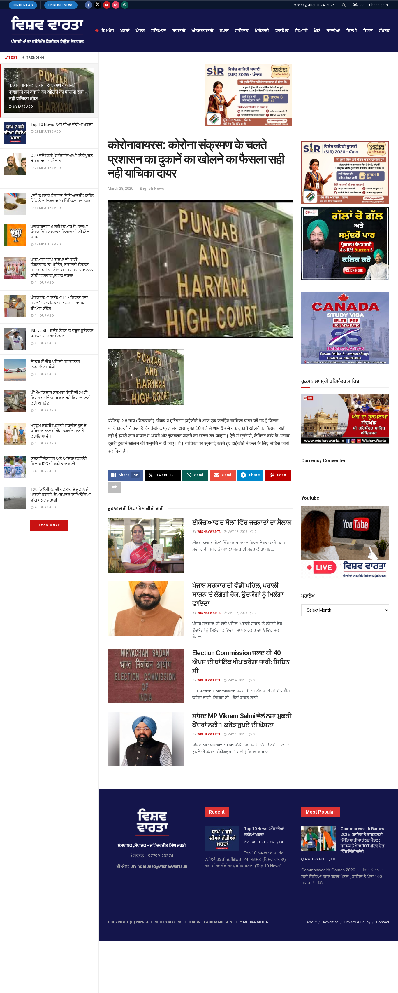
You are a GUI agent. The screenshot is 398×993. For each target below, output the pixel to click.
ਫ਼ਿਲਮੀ (351, 30)
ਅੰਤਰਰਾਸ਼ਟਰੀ (202, 30)
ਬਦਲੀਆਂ (333, 30)
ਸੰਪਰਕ (384, 30)
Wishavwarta (209, 532)
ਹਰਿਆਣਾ (158, 30)
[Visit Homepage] (47, 30)
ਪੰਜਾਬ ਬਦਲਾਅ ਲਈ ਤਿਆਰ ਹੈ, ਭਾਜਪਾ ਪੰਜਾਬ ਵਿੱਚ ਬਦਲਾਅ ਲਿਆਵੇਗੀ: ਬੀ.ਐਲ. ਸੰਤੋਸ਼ (60, 231)
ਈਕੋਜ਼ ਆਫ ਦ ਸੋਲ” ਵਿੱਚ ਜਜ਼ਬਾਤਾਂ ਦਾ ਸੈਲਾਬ (241, 522)
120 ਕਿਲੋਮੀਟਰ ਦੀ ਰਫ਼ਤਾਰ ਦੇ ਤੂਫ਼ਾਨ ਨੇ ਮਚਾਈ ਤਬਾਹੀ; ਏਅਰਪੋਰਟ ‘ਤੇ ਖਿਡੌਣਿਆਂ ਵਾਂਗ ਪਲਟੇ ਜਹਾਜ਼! (61, 494)
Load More (49, 525)
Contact (382, 922)
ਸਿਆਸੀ (301, 30)
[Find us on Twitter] (97, 5)
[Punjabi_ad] (248, 95)
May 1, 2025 (235, 734)
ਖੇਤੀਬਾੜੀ (262, 30)
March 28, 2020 (120, 188)
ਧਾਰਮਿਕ (282, 30)
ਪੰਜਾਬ (140, 30)
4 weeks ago (314, 859)
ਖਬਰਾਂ (124, 30)
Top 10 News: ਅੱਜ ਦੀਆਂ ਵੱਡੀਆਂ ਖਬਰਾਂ (62, 124)
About (311, 922)
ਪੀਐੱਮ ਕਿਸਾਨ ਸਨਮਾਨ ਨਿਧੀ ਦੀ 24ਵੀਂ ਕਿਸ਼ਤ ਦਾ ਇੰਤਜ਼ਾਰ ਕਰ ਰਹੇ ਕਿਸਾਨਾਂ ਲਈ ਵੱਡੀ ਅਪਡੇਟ (61, 397)
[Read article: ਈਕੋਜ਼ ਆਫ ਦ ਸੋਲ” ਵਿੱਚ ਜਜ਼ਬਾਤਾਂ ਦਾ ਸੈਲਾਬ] (146, 545)
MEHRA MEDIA (255, 922)
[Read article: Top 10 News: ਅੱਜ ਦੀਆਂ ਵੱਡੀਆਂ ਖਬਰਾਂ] (222, 838)
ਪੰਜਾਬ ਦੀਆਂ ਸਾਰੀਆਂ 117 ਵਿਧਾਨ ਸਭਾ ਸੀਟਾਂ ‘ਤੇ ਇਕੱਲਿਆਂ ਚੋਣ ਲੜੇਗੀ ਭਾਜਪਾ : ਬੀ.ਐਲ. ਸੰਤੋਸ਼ (59, 302)
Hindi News (23, 5)
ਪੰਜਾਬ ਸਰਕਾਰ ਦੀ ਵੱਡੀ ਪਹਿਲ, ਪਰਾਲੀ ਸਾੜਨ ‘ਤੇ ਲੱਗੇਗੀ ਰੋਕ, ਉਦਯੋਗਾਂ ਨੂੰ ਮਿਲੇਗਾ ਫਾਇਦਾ (237, 594)
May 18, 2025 (236, 532)
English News (60, 5)
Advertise (331, 922)
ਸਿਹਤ (368, 30)
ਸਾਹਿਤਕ (242, 30)
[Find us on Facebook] (88, 5)
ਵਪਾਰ (224, 30)
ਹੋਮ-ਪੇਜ (108, 30)
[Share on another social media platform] (114, 487)
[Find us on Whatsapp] (124, 5)
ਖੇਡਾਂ (317, 30)
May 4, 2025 (235, 680)
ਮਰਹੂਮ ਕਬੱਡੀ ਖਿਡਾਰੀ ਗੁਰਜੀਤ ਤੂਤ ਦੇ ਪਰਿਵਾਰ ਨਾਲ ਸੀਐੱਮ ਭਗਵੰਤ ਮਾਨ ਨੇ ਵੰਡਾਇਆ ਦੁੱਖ (58, 430)
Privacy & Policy (357, 922)
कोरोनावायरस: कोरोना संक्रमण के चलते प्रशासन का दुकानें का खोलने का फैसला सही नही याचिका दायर (46, 92)
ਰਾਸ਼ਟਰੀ (178, 30)
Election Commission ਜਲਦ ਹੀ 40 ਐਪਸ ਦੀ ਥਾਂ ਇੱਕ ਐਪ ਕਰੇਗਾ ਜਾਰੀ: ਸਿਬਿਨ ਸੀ (241, 662)
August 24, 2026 (260, 842)
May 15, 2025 (236, 613)
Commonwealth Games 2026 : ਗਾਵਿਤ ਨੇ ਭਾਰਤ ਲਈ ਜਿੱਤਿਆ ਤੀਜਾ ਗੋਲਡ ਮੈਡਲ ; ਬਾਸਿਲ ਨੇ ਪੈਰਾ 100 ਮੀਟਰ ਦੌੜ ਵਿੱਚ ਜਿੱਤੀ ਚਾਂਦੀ (362, 840)
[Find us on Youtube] (106, 5)
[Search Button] (344, 5)
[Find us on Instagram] (115, 5)
